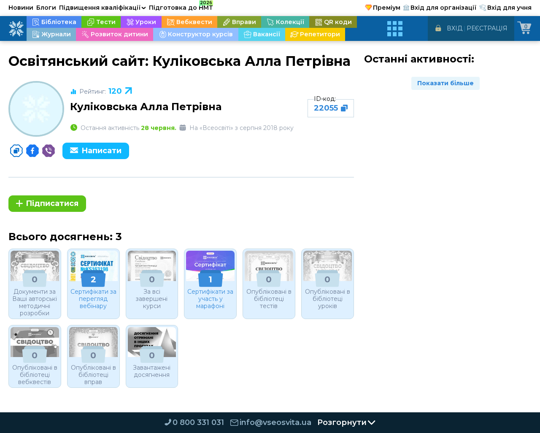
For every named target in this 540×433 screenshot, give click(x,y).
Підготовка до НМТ (181, 6)
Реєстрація (487, 28)
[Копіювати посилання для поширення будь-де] (16, 150)
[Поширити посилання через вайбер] (48, 150)
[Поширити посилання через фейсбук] (32, 150)
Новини (20, 7)
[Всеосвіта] (16, 28)
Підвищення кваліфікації (102, 7)
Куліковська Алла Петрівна (145, 106)
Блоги (46, 7)
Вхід (454, 28)
